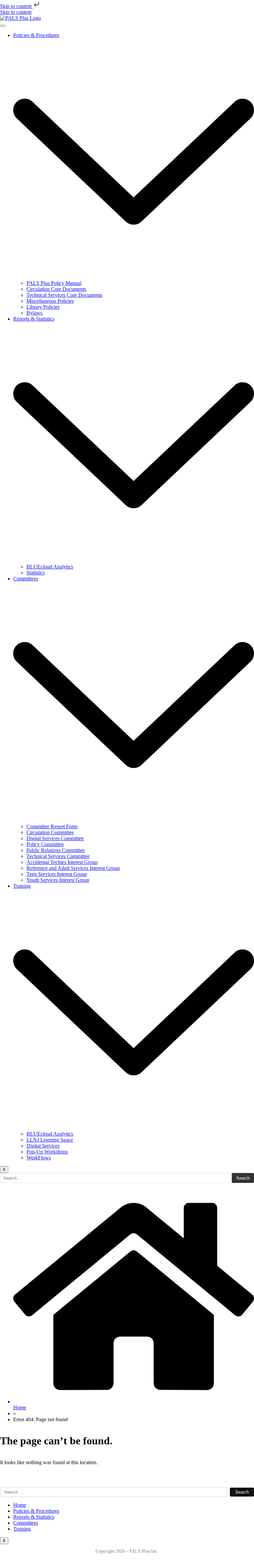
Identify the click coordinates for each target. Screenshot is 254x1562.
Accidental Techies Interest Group (62, 862)
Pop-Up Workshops (47, 1151)
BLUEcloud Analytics (49, 566)
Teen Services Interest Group (56, 874)
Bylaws (34, 313)
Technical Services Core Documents (64, 295)
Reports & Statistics (33, 1517)
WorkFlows (38, 1157)
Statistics (35, 572)
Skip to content (16, 6)
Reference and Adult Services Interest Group (73, 868)
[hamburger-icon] (2, 26)
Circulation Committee (50, 832)
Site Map (9, 1479)
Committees (25, 1523)
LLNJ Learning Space (49, 1140)
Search (243, 1178)
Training (22, 1529)
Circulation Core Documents (56, 289)
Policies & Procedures (36, 1511)
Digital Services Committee (55, 838)
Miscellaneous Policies (50, 301)
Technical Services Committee (58, 856)
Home (19, 1505)
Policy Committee (45, 844)
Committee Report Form (51, 826)
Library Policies (43, 307)
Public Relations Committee (55, 850)
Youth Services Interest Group (57, 880)
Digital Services (43, 1146)
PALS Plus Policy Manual (53, 283)
